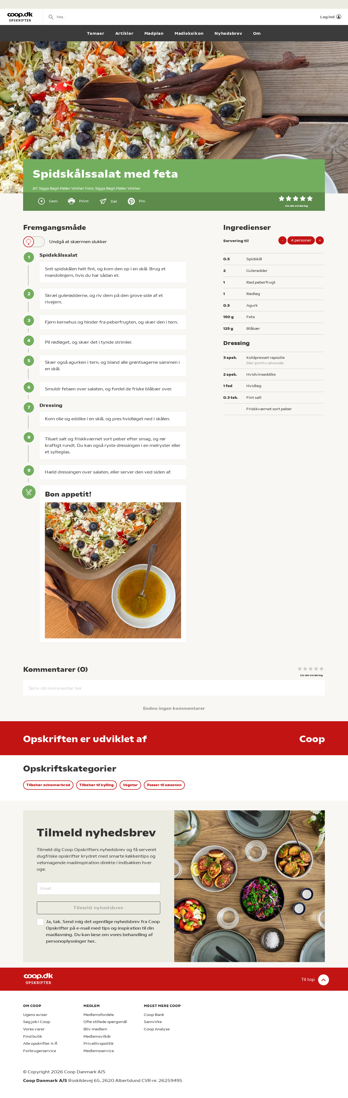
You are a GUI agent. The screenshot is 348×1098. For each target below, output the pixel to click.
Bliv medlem (95, 1029)
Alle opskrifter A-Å (40, 1043)
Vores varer (34, 1029)
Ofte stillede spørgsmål (105, 1021)
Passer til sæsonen (164, 785)
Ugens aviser (35, 1014)
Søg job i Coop (36, 1021)
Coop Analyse (157, 1029)
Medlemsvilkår (97, 1036)
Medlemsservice (98, 1051)
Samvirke (153, 1021)
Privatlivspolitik (98, 1043)
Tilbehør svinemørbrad (48, 785)
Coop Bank (154, 1014)
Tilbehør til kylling (96, 785)
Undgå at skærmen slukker (78, 241)
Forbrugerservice (39, 1051)
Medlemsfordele (98, 1014)
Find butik (32, 1036)
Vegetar (130, 785)
